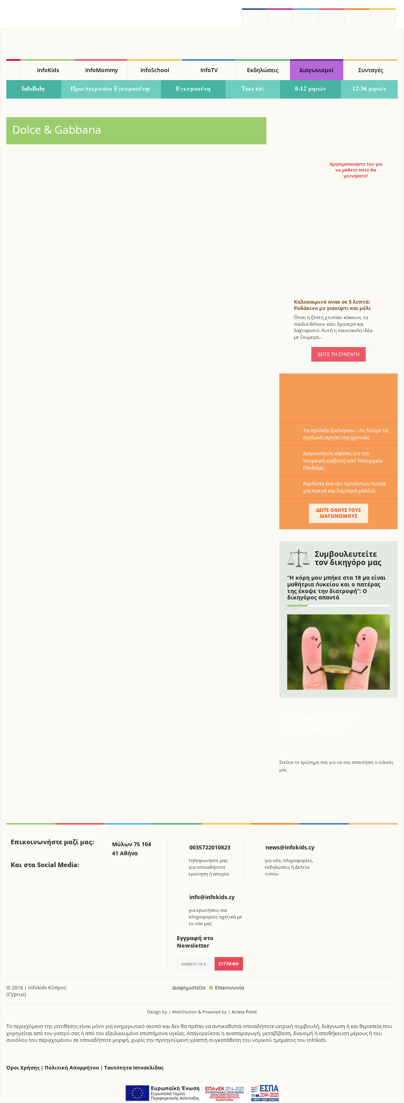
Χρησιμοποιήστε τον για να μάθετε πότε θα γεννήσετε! (355, 170)
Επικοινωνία (229, 987)
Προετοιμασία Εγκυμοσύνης (111, 88)
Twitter (306, 18)
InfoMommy (101, 70)
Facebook (20, 886)
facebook (254, 18)
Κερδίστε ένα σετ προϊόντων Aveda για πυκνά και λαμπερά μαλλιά (344, 487)
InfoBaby (33, 88)
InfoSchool (154, 70)
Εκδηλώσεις (263, 70)
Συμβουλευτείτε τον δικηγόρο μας (348, 558)
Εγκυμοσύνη (193, 88)
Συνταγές (370, 70)
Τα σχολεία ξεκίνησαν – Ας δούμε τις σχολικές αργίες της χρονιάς (346, 434)
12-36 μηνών (369, 88)
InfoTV (209, 70)
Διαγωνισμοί (316, 70)
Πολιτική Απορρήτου (72, 1067)
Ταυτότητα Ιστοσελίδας (133, 1067)
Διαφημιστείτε (189, 987)
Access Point (244, 1012)
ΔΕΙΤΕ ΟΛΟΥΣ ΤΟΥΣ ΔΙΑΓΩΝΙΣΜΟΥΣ (338, 513)
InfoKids (48, 70)
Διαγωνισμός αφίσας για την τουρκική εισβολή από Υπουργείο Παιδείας (343, 460)
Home (13, 69)
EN (331, 18)
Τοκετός (252, 88)
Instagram (280, 18)
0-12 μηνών (310, 88)
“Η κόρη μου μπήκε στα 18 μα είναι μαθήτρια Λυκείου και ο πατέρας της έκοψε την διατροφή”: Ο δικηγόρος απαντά (336, 587)
